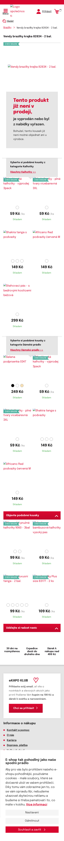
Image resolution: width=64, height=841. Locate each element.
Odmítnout (32, 820)
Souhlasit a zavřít (30, 829)
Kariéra (11, 740)
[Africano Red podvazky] (47, 244)
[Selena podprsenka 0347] (17, 369)
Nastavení (32, 812)
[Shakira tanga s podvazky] (17, 244)
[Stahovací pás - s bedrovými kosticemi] (17, 297)
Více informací (36, 804)
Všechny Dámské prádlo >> (26, 350)
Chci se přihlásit (23, 708)
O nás (10, 735)
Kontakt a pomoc (18, 730)
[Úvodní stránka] (18, 11)
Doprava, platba (17, 745)
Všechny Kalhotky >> (23, 172)
